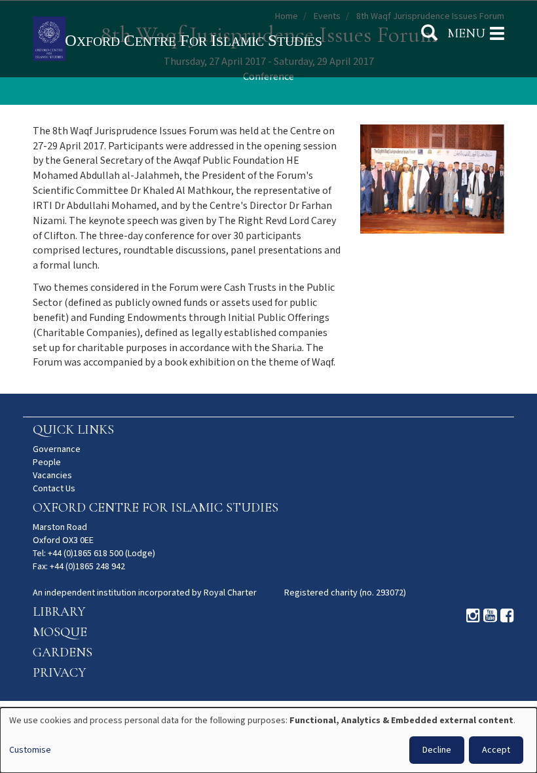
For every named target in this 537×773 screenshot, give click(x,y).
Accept (496, 750)
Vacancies (52, 475)
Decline (436, 750)
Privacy (59, 673)
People (47, 462)
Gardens (62, 652)
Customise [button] (30, 750)
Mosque (60, 632)
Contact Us (54, 489)
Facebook (507, 616)
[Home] (212, 40)
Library (59, 612)
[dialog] (268, 740)
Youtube (490, 616)
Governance (57, 449)
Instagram (473, 616)
